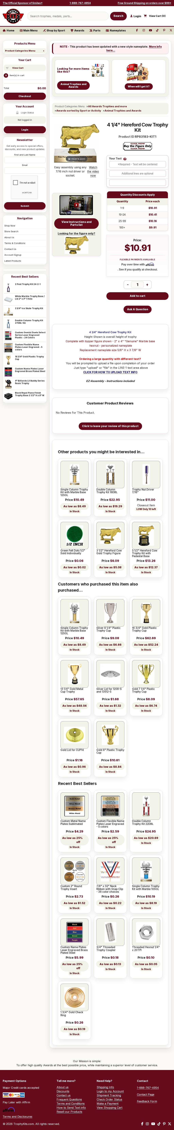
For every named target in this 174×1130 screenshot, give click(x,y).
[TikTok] (159, 1123)
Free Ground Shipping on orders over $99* (144, 3)
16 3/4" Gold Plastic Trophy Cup (29, 357)
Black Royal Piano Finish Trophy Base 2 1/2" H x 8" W (29, 394)
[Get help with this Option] (124, 158)
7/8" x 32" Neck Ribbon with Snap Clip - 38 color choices (109, 889)
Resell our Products (69, 1111)
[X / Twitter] (169, 1123)
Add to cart (137, 296)
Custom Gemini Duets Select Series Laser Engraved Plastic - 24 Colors (30, 335)
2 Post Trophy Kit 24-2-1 (28, 284)
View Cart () (157, 16)
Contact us (64, 1095)
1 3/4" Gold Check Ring (71, 1014)
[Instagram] (147, 1123)
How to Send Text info (71, 1107)
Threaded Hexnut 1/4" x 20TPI (146, 948)
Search (118, 16)
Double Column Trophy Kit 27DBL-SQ (29, 321)
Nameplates (118, 30)
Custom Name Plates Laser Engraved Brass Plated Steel (30, 369)
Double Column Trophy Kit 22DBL (142, 822)
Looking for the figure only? (76, 233)
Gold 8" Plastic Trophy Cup (110, 751)
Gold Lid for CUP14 (72, 750)
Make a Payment (107, 1103)
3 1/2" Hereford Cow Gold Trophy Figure (109, 552)
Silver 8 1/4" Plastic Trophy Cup (108, 629)
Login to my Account (110, 1091)
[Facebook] (142, 1123)
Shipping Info (105, 1087)
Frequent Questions (69, 1099)
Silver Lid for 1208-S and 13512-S (109, 690)
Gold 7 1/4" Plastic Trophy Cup (143, 690)
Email (25, 165)
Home (10, 30)
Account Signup (12, 254)
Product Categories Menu (20, 50)
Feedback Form (147, 1101)
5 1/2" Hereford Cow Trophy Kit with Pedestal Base (144, 553)
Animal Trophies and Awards (123, 110)
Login (24, 129)
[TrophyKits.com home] (13, 16)
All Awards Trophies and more (107, 106)
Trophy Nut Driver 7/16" (143, 491)
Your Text (115, 158)
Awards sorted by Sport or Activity (78, 110)
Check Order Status (109, 1099)
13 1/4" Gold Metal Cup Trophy (71, 690)
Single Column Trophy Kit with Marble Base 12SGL (74, 492)
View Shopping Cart (109, 1107)
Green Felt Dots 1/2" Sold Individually (72, 552)
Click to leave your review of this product (110, 426)
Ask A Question (137, 309)
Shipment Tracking (109, 1095)
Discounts (63, 1091)
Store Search (11, 231)
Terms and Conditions (71, 1103)
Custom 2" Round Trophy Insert (71, 887)
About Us (9, 237)
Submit (25, 206)
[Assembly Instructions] (76, 205)
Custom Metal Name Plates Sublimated (73, 822)
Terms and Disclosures (17, 1116)
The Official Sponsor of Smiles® (22, 3)
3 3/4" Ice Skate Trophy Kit (29, 308)
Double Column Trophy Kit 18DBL (106, 491)
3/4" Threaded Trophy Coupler (106, 948)
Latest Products (12, 260)
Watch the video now (93, 171)
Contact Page (145, 1094)
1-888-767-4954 (80, 3)
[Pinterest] (164, 1123)
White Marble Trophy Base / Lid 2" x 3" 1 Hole (30, 297)
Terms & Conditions (14, 243)
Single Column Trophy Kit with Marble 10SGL (146, 887)
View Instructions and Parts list (77, 223)
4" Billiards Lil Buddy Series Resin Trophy (30, 382)
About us (62, 1087)
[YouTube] (153, 1123)
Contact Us (10, 249)
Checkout (25, 96)
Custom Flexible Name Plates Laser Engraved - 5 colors (28, 347)
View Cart (17, 67)
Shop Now (9, 225)
